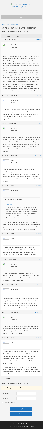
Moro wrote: (9, 204)
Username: (5, 393)
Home (14, 423)
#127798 (38, 186)
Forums (3, 24)
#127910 (38, 284)
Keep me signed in (10, 402)
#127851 (38, 259)
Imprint (32, 426)
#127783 (38, 123)
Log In (22, 409)
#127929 (38, 312)
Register (21, 414)
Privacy (28, 426)
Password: (5, 398)
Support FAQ (21, 423)
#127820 (38, 234)
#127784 (38, 155)
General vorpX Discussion (13, 24)
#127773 (38, 95)
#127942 (38, 338)
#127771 (38, 40)
